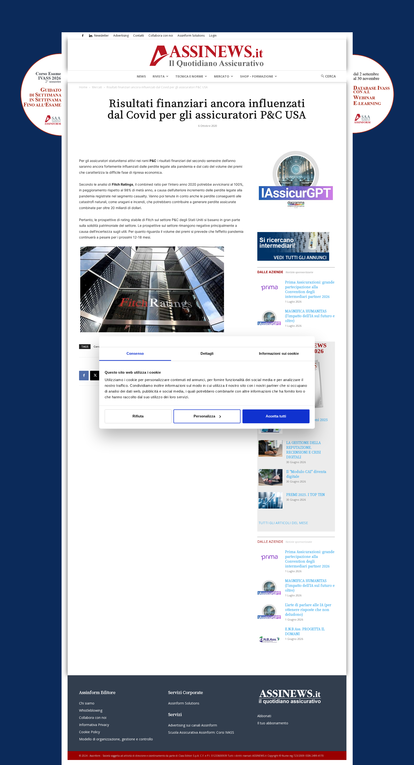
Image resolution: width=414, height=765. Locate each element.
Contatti (138, 35)
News (141, 76)
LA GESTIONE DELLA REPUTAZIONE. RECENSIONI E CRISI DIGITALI (303, 449)
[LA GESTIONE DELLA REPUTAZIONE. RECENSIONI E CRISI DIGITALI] (270, 448)
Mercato (221, 76)
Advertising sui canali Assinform (192, 725)
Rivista (159, 76)
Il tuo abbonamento (272, 723)
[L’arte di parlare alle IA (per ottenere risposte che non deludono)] (269, 610)
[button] (327, 76)
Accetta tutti (276, 416)
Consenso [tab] (135, 353)
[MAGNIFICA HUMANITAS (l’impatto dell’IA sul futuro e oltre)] (269, 317)
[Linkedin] (90, 35)
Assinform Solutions (191, 35)
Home (83, 87)
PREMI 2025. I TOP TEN (305, 494)
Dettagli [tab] (207, 353)
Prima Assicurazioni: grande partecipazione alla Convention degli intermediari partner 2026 (309, 289)
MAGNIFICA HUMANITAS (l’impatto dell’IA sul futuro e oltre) (310, 316)
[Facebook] (82, 35)
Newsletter (101, 35)
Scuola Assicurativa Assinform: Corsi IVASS (201, 732)
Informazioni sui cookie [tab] (279, 353)
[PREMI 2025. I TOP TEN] (270, 500)
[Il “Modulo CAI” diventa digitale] (270, 477)
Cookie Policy (89, 732)
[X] (95, 375)
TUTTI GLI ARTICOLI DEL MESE (283, 523)
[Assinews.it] (207, 55)
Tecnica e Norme (189, 76)
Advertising (121, 35)
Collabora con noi (161, 35)
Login (213, 35)
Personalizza (204, 416)
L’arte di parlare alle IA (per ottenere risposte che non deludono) (308, 609)
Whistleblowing (90, 710)
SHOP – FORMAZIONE (256, 76)
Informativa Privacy (94, 724)
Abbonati (264, 716)
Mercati (97, 87)
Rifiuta (138, 416)
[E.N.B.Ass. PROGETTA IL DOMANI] (269, 634)
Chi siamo (86, 703)
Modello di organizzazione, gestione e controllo (116, 739)
